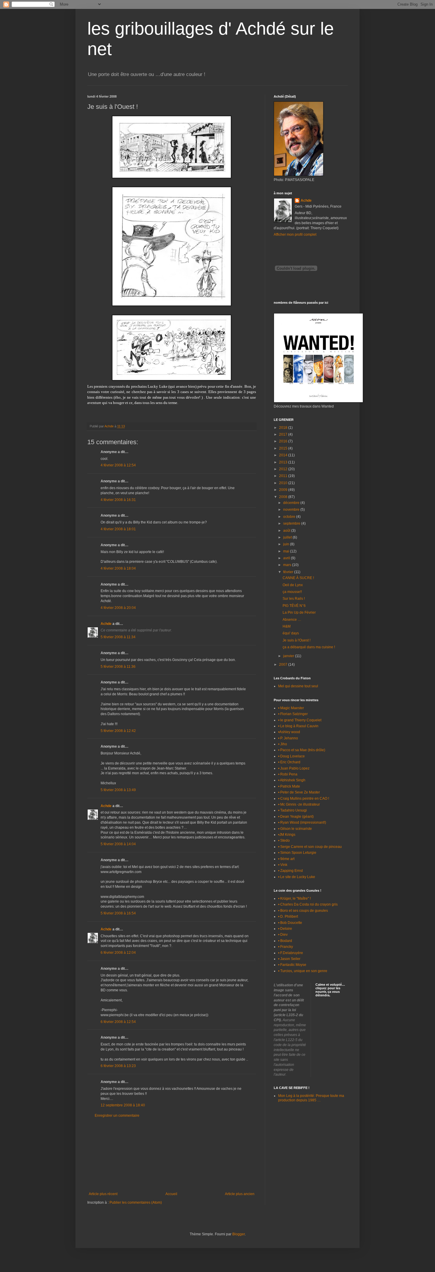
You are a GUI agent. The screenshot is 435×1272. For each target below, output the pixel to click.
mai (286, 551)
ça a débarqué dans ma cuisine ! (309, 647)
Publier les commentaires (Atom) (135, 1202)
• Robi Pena (287, 774)
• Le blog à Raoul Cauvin (298, 726)
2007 (283, 664)
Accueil (171, 1194)
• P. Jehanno (288, 738)
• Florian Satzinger (293, 714)
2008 (283, 497)
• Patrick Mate (289, 786)
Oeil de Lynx (293, 585)
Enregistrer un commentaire (117, 1115)
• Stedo (284, 840)
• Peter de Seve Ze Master (299, 792)
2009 (283, 490)
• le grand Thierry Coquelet (299, 720)
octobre (289, 517)
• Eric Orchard (289, 762)
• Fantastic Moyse (292, 965)
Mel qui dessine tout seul (298, 686)
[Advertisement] (171, 1154)
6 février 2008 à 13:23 (118, 1066)
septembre (292, 523)
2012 (283, 469)
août (287, 530)
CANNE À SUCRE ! (298, 578)
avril (287, 558)
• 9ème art (286, 859)
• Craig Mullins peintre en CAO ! (303, 798)
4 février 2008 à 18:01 (118, 529)
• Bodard (285, 941)
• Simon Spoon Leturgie (297, 853)
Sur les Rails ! (294, 599)
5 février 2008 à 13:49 (118, 790)
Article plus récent (103, 1194)
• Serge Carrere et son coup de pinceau (310, 847)
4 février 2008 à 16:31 (118, 500)
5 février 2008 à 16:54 (118, 913)
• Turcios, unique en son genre (302, 971)
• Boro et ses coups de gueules (303, 911)
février (288, 572)
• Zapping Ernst (290, 871)
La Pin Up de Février (299, 612)
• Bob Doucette (290, 923)
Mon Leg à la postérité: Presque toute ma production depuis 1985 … (311, 1098)
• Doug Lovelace (291, 756)
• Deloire (285, 929)
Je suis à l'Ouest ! (296, 640)
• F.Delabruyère (290, 953)
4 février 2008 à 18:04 (118, 568)
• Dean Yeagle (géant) (296, 816)
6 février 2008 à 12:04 (118, 953)
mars (287, 565)
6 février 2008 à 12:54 (118, 1022)
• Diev (283, 934)
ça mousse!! (292, 592)
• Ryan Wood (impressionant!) (302, 822)
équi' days (291, 633)
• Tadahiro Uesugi (292, 810)
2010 (283, 483)
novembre (291, 509)
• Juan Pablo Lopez (294, 768)
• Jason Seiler (289, 959)
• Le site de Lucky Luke (296, 877)
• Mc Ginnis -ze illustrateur (299, 804)
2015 (283, 448)
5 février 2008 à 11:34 (118, 637)
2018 (283, 428)
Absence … (292, 620)
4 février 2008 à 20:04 (118, 608)
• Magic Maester (291, 708)
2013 (283, 462)
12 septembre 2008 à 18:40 (123, 1105)
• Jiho (282, 744)
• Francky (285, 947)
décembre (291, 503)
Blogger (238, 1234)
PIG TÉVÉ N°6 (294, 606)
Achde (106, 624)
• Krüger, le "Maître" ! (294, 898)
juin (286, 544)
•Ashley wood (289, 732)
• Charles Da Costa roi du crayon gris (308, 904)
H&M (287, 626)
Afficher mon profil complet (295, 234)
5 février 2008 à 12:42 (118, 731)
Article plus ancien (239, 1194)
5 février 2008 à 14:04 (118, 844)
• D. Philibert (288, 916)
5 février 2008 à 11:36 (118, 667)
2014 (283, 455)
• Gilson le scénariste (295, 829)
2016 (283, 441)
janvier (289, 656)
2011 (283, 476)
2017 (283, 434)
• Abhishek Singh (291, 780)
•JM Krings (286, 835)
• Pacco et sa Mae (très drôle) (301, 750)
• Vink (282, 865)
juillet (288, 537)
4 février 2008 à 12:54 (118, 465)
